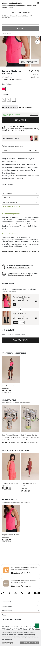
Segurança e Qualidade (11, 619)
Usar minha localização (20, 12)
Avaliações (7, 76)
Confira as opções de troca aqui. (18, 268)
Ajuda (4, 615)
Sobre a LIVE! (7, 601)
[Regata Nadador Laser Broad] (30, 466)
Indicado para (10, 202)
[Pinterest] (22, 593)
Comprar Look (20, 340)
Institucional (7, 606)
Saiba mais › (34, 115)
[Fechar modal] (38, 3)
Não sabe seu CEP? (19, 146)
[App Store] (15, 573)
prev (3, 419)
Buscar (20, 28)
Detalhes (7, 193)
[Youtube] (15, 593)
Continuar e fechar (29, 643)
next (38, 419)
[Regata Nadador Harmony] (11, 518)
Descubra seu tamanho (11, 107)
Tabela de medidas (27, 107)
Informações (7, 610)
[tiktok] (2, 593)
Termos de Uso (15, 636)
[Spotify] (29, 593)
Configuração (7, 643)
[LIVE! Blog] (37, 593)
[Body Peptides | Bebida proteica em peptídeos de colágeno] (11, 418)
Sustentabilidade (12, 206)
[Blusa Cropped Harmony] (11, 369)
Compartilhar (38, 128)
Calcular (33, 150)
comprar (20, 119)
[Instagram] (9, 593)
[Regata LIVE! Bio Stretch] (11, 466)
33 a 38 (22, 322)
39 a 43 (15, 322)
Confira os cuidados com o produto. (20, 275)
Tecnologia (9, 197)
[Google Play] (26, 573)
